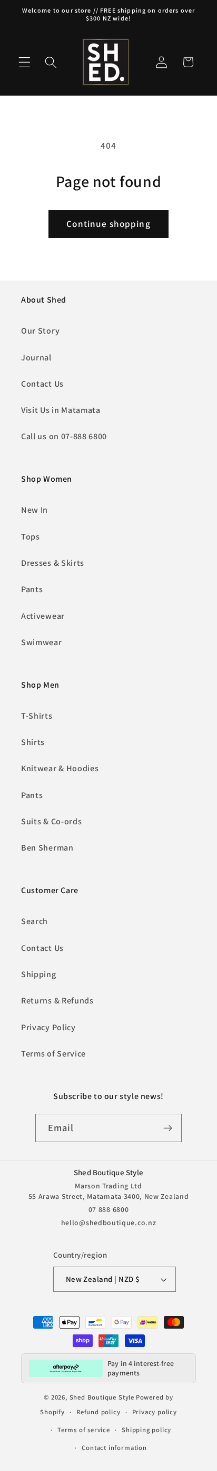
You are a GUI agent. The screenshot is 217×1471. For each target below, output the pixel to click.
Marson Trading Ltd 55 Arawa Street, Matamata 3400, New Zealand (108, 1191)
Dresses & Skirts (52, 562)
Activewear (43, 615)
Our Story (40, 330)
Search (34, 921)
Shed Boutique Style (102, 1397)
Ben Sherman (47, 847)
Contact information (114, 1447)
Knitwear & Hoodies (59, 768)
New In (34, 509)
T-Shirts (37, 715)
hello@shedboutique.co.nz (108, 1222)
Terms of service (83, 1429)
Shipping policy (146, 1429)
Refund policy (98, 1411)
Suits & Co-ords (51, 821)
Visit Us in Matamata (61, 410)
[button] (24, 62)
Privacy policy (154, 1411)
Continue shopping (108, 223)
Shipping (38, 974)
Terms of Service (53, 1053)
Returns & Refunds (57, 1000)
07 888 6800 (108, 1209)
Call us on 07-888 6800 (64, 436)
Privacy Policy (48, 1027)
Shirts (33, 742)
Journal (36, 357)
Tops (30, 536)
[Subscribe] (168, 1128)
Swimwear (41, 642)
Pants (32, 589)
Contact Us (42, 383)
